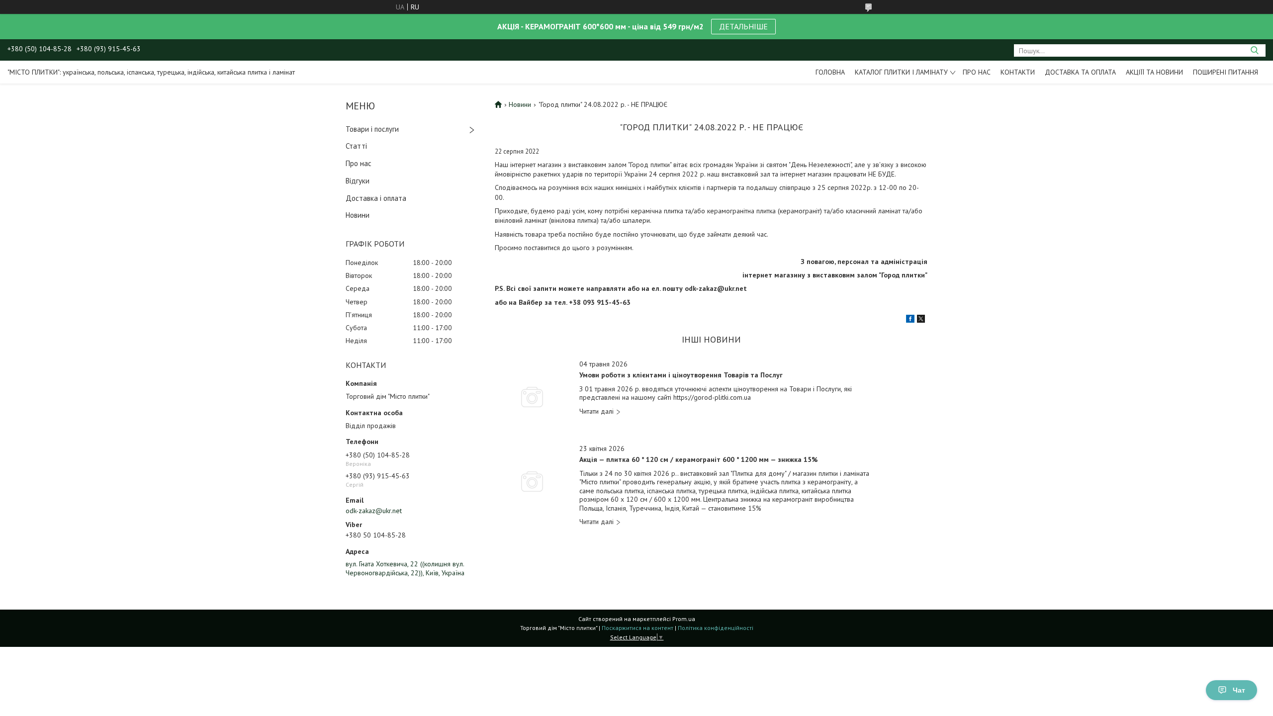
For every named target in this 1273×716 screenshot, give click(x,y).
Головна (830, 72)
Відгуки (357, 180)
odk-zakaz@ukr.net (374, 510)
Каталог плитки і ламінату (901, 72)
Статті (356, 146)
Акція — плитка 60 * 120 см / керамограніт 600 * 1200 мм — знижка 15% (698, 459)
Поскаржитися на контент (637, 627)
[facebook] (910, 320)
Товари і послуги (372, 129)
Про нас (977, 72)
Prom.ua (683, 619)
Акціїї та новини (1154, 72)
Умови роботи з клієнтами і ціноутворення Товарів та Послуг (681, 375)
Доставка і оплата (376, 198)
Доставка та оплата (1080, 72)
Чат (1239, 690)
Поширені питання (1225, 72)
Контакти (1017, 72)
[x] (921, 320)
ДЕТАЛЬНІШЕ (743, 26)
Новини (357, 215)
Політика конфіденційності (715, 627)
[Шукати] (1254, 50)
